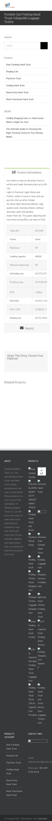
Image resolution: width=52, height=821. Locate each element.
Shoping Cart (12, 71)
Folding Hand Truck (15, 85)
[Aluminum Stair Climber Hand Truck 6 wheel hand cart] (41, 543)
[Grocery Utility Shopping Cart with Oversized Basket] (41, 658)
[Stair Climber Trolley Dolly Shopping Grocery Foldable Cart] (41, 579)
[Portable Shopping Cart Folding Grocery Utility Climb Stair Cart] (41, 514)
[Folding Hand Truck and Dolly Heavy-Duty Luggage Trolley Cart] (41, 704)
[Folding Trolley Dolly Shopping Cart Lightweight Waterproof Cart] (32, 581)
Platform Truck (13, 78)
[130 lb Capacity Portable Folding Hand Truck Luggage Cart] (32, 665)
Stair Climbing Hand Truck (18, 64)
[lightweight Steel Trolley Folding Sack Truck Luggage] (41, 605)
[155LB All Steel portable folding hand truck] (32, 562)
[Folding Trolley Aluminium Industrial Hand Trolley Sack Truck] (32, 494)
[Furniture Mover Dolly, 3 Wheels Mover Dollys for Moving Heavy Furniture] (32, 539)
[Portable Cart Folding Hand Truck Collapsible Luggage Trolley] (41, 562)
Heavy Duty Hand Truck (17, 92)
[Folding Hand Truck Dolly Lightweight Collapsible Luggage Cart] (41, 471)
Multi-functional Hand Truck (20, 99)
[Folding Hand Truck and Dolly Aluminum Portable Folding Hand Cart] (32, 521)
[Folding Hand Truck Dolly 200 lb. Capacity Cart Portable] (32, 700)
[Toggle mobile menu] (46, 5)
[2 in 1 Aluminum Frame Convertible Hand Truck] (41, 486)
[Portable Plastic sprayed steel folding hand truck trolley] (32, 629)
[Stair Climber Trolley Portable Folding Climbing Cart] (32, 473)
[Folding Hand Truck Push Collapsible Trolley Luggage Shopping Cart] (32, 603)
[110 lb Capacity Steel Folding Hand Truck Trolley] (41, 633)
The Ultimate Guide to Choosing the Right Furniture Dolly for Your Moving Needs (24, 132)
